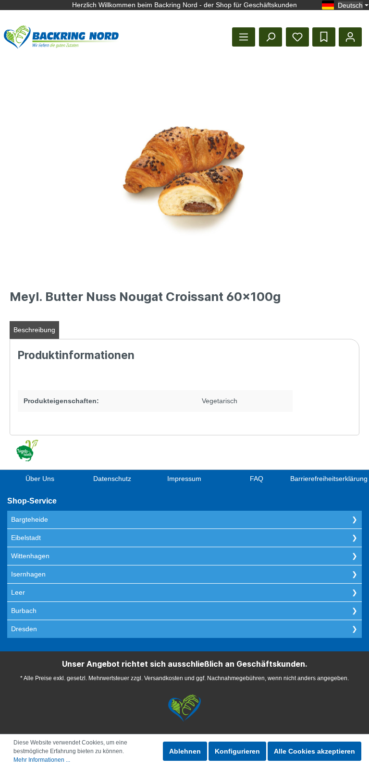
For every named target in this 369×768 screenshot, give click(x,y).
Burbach (24, 610)
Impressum (184, 478)
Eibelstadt (26, 537)
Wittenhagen (30, 556)
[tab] (34, 330)
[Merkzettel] (297, 37)
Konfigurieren (237, 751)
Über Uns (39, 478)
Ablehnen (185, 751)
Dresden (24, 629)
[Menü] (243, 37)
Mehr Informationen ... (41, 759)
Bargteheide (29, 519)
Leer (18, 592)
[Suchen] (270, 37)
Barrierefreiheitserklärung (329, 478)
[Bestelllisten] (323, 37)
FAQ (256, 478)
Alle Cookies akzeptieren (314, 751)
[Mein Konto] (350, 37)
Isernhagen (28, 574)
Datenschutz (112, 478)
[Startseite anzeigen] (61, 37)
